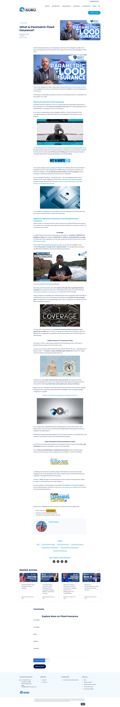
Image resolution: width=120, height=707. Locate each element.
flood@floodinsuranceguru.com (28, 686)
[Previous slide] (95, 569)
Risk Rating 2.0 (48, 89)
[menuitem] (94, 1)
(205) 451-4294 (28, 683)
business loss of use (54, 292)
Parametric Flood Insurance (60, 550)
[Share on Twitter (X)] (62, 561)
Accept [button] (83, 704)
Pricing (94, 6)
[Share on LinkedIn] (58, 561)
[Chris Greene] (41, 526)
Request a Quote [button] (94, 12)
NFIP (38, 544)
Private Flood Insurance (63, 544)
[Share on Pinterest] (66, 561)
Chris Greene (24, 37)
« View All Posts (23, 23)
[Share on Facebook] (54, 561)
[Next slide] (99, 569)
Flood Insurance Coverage (48, 544)
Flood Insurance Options (77, 544)
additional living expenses (40, 292)
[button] (99, 6)
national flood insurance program (50, 547)
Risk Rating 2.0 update (39, 241)
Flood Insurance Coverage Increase (69, 547)
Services (47, 6)
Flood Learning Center (67, 487)
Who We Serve (55, 6)
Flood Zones (76, 6)
